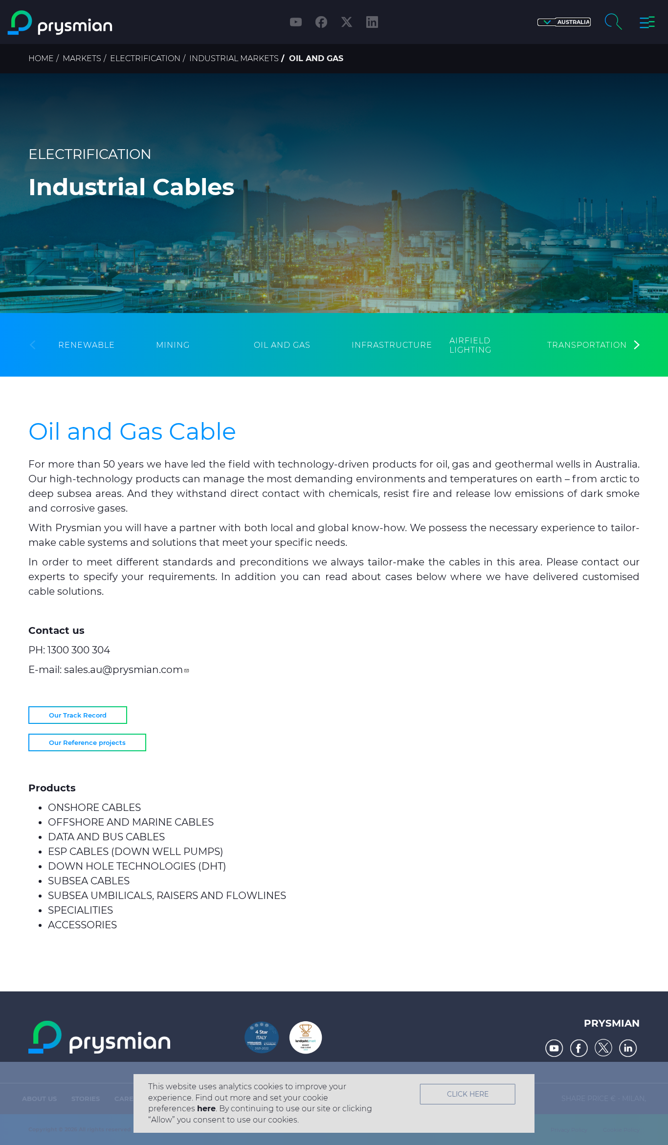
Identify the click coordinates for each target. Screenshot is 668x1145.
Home (41, 58)
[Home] (85, 22)
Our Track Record (78, 715)
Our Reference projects (87, 742)
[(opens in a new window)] (554, 1048)
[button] (564, 22)
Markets (82, 58)
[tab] (87, 345)
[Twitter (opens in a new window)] (346, 22)
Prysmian (612, 1023)
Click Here (468, 1094)
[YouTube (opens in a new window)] (296, 22)
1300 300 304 (78, 650)
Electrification (145, 58)
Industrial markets (234, 58)
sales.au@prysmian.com (123, 669)
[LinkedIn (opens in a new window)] (372, 22)
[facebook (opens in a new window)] (321, 22)
